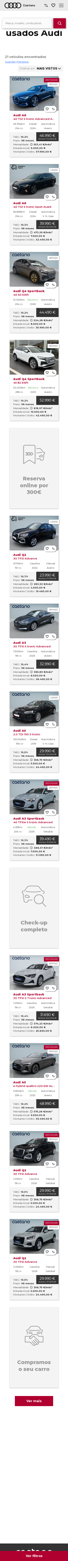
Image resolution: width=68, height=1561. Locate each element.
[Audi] (13, 5)
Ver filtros (34, 1556)
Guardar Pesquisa (17, 61)
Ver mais (34, 1401)
